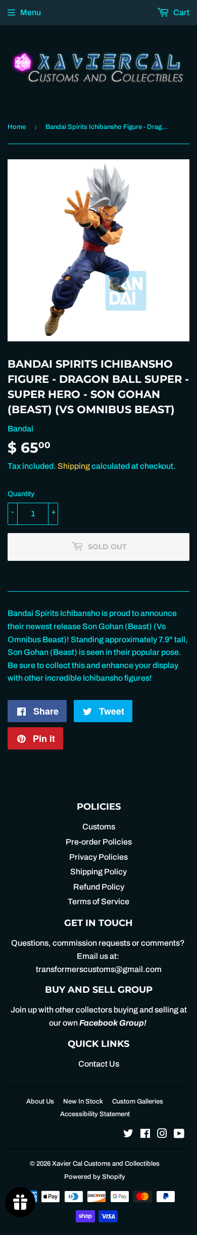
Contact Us (98, 1064)
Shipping (74, 466)
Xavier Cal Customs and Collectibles (106, 1163)
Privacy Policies (98, 857)
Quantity (21, 494)
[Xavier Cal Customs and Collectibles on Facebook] (145, 1134)
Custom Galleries (137, 1101)
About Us (40, 1101)
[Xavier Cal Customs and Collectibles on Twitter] (128, 1134)
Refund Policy (98, 887)
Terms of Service (98, 901)
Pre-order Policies (99, 841)
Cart (180, 12)
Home (17, 126)
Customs (98, 826)
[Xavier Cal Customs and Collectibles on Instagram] (162, 1134)
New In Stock (83, 1101)
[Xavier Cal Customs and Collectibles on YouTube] (179, 1134)
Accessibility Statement (95, 1114)
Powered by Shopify (94, 1176)
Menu (30, 12)
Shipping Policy (98, 871)
